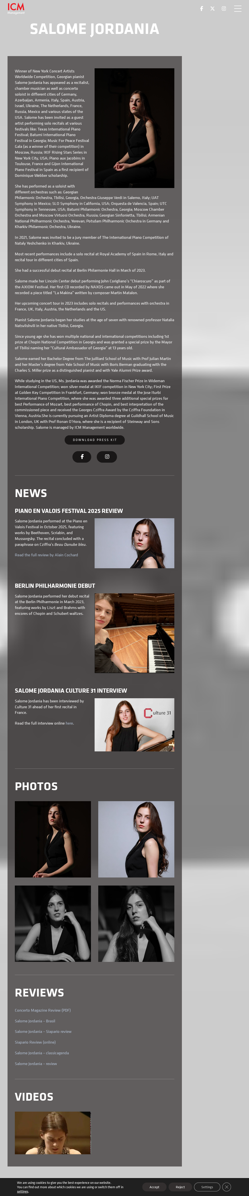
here (69, 723)
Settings (207, 1187)
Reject (180, 1187)
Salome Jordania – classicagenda (42, 1053)
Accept (154, 1187)
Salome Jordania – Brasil (35, 1021)
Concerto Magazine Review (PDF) (43, 1010)
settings (22, 1191)
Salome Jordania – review (36, 1063)
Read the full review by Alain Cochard (46, 555)
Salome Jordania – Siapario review (43, 1031)
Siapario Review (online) (35, 1042)
